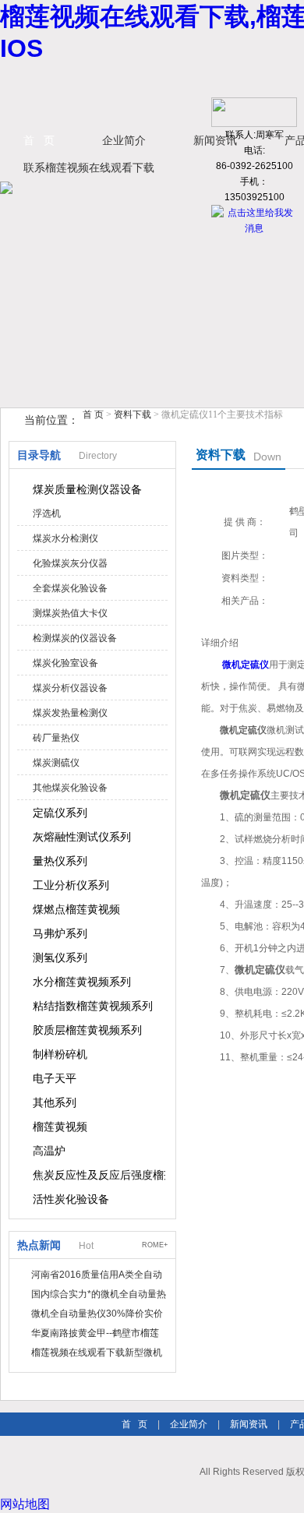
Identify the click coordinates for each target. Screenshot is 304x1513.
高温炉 (49, 1150)
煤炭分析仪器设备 (70, 687)
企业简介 (124, 140)
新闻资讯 (248, 1424)
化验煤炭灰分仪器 (70, 563)
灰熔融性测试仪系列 (82, 837)
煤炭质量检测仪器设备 (87, 489)
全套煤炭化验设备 (70, 588)
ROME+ (155, 1245)
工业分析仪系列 (71, 885)
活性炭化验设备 (71, 1199)
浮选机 (47, 513)
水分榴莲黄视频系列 (82, 981)
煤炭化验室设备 (65, 663)
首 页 (39, 140)
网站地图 (25, 1504)
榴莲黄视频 (60, 1126)
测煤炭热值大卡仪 (70, 613)
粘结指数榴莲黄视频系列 (93, 1006)
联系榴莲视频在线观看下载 (88, 167)
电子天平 (54, 1078)
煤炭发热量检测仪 (70, 712)
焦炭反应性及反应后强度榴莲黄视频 (99, 1175)
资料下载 (132, 414)
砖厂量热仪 (56, 737)
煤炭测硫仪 (56, 762)
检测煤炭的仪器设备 (75, 638)
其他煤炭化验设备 (70, 787)
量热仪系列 (60, 861)
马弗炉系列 (60, 933)
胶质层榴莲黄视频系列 (87, 1030)
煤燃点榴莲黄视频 (76, 909)
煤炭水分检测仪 (65, 538)
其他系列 (54, 1102)
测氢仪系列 (60, 957)
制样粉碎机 (60, 1054)
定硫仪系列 (60, 812)
